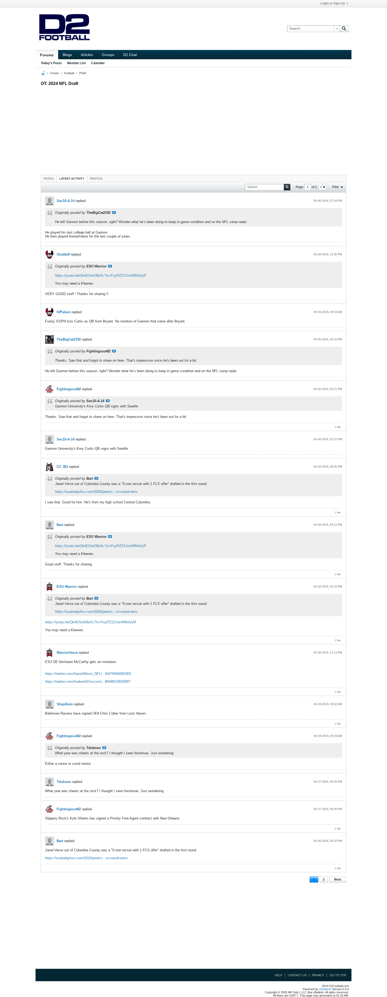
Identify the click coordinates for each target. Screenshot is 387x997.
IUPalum (64, 312)
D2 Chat (130, 55)
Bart (60, 525)
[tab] (48, 178)
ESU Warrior (67, 587)
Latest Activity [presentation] (71, 178)
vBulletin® (325, 989)
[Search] (344, 28)
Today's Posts (51, 63)
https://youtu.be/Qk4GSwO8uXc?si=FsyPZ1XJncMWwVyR (100, 275)
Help (278, 975)
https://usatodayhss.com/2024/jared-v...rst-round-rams (96, 492)
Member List (76, 63)
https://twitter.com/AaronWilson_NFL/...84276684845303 (88, 674)
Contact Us (297, 975)
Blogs (67, 55)
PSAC (83, 73)
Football (69, 73)
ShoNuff (63, 254)
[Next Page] (324, 187)
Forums (47, 55)
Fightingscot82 (69, 389)
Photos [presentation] (96, 178)
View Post (114, 212)
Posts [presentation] (48, 178)
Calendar (98, 63)
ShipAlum (65, 704)
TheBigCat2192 (69, 339)
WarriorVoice (67, 653)
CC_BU (62, 467)
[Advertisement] (193, 129)
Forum (54, 73)
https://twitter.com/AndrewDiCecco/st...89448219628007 (88, 682)
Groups (108, 55)
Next (337, 879)
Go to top (338, 975)
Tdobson (64, 782)
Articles (87, 55)
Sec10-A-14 (66, 201)
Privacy (318, 975)
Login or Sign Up (332, 3)
